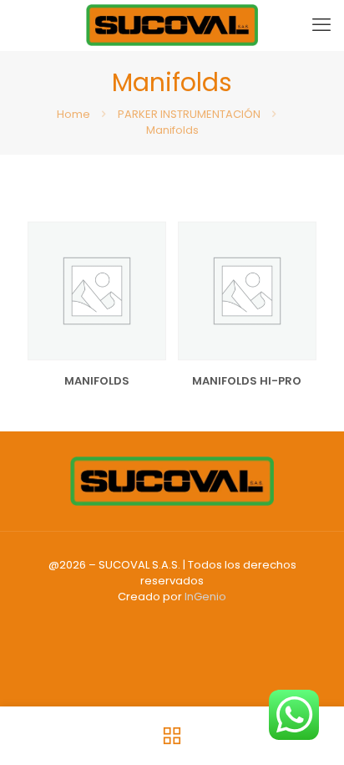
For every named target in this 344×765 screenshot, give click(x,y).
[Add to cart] (147, 241)
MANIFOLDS (96, 381)
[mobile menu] (321, 25)
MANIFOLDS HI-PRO (246, 381)
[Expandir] (147, 289)
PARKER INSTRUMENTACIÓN (189, 114)
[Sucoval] (172, 25)
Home (73, 114)
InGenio (205, 596)
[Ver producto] (147, 265)
